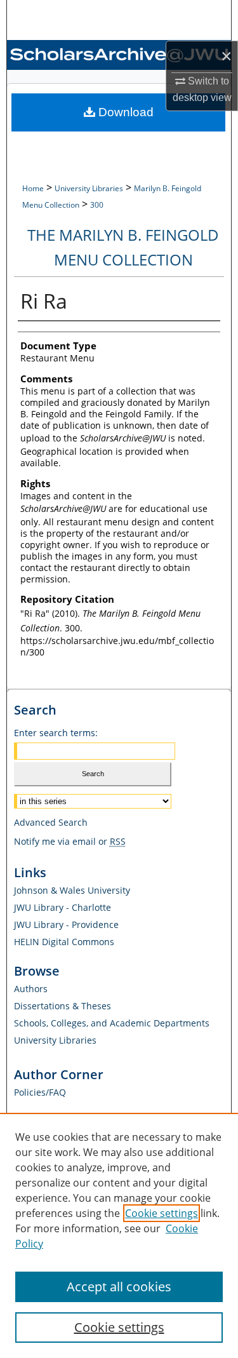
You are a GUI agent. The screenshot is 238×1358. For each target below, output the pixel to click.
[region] (119, 1235)
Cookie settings (161, 1213)
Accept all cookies (119, 1286)
